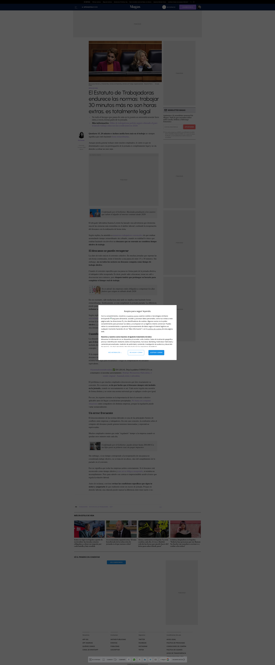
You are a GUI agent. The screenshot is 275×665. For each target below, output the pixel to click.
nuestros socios (132, 316)
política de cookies (155, 329)
